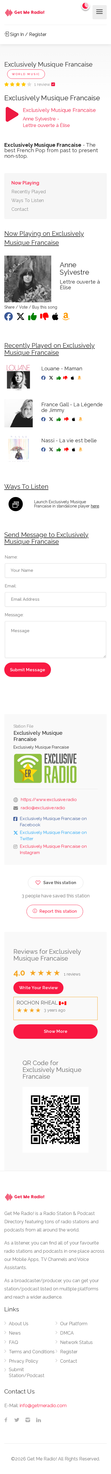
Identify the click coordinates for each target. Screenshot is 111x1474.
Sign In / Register (27, 34)
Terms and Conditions (32, 1351)
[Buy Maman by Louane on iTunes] (73, 378)
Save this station (59, 882)
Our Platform (73, 1323)
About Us (18, 1323)
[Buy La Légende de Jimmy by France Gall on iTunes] (74, 419)
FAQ (13, 1342)
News (15, 1333)
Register (68, 1351)
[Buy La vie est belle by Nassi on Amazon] (81, 449)
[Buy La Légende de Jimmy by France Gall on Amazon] (81, 419)
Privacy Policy (23, 1361)
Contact (19, 209)
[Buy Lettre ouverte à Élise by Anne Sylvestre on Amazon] (66, 318)
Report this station (57, 911)
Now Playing (25, 183)
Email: (11, 586)
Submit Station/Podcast (26, 1372)
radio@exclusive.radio (43, 807)
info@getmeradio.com (43, 1405)
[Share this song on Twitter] (21, 318)
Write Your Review (38, 987)
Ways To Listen (27, 200)
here (95, 506)
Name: (11, 557)
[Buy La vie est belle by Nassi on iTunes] (74, 449)
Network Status (76, 1342)
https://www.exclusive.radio (49, 799)
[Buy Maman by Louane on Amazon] (79, 378)
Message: (14, 614)
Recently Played (28, 191)
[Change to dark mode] (85, 5)
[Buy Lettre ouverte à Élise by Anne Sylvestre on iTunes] (56, 318)
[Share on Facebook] (9, 318)
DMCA (67, 1333)
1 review (42, 84)
